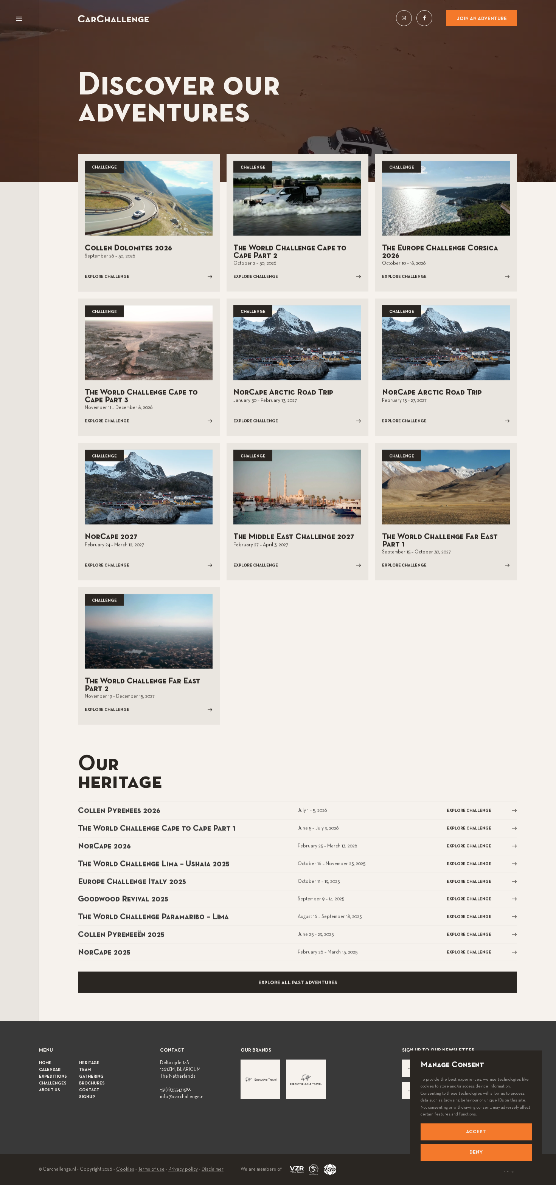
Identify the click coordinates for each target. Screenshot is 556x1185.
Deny (476, 1152)
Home (45, 1063)
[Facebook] (424, 18)
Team (85, 1070)
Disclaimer (213, 1169)
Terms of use (151, 1169)
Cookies (125, 1169)
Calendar (50, 1070)
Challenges (53, 1083)
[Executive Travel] (261, 1080)
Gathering (91, 1076)
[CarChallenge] (113, 18)
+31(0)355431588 (175, 1090)
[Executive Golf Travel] (306, 1080)
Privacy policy (183, 1169)
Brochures (92, 1083)
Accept (476, 1132)
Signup (87, 1097)
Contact (89, 1090)
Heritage (89, 1063)
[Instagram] (404, 18)
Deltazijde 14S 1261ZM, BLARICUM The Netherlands (180, 1070)
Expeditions (53, 1076)
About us (49, 1090)
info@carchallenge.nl (182, 1097)
